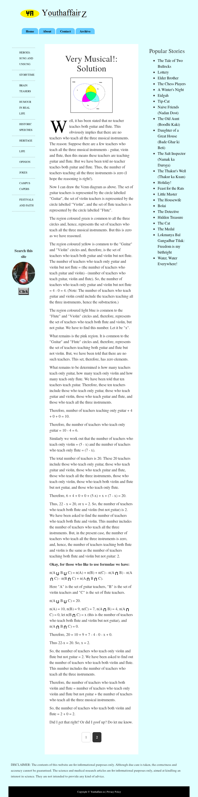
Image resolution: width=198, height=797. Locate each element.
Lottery (163, 72)
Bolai (162, 205)
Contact (65, 31)
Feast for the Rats (171, 188)
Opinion (24, 162)
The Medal (166, 228)
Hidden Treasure (170, 217)
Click (23, 291)
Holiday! (164, 182)
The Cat (164, 223)
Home (30, 31)
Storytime (27, 74)
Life (22, 151)
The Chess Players (172, 83)
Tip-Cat (164, 101)
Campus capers (24, 186)
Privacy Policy (114, 791)
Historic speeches (25, 127)
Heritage (25, 140)
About (47, 31)
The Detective (168, 211)
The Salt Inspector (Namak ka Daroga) (171, 159)
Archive (85, 31)
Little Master (167, 193)
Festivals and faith (26, 202)
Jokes (23, 172)
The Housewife (169, 199)
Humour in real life (25, 107)
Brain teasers (25, 88)
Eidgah (163, 95)
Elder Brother (168, 77)
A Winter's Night (171, 89)
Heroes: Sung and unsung (26, 58)
